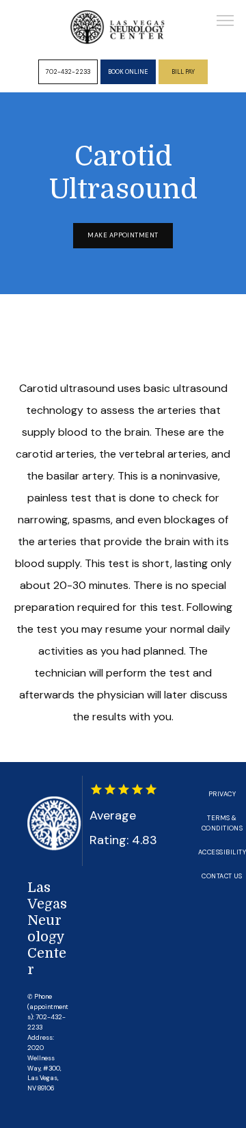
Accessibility (222, 852)
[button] (225, 22)
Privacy (222, 794)
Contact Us (222, 876)
